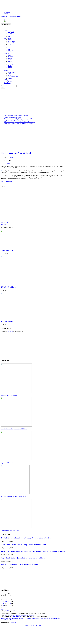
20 (6, 603)
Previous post (4, 222)
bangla (6, 13)
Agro (9, 49)
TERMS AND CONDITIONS (41, 618)
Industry (6, 53)
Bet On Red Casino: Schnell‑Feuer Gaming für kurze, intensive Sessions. (26, 538)
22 (10, 603)
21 (8, 603)
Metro (9, 36)
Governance (7, 38)
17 (1, 603)
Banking (10, 47)
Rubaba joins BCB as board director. (11, 530)
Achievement (11, 72)
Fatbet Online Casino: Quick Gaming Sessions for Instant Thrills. (24, 545)
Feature (10, 81)
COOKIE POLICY (6, 619)
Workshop (10, 69)
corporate (3, 181)
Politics (10, 39)
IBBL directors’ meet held (16, 153)
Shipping (10, 61)
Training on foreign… (8, 250)
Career (9, 73)
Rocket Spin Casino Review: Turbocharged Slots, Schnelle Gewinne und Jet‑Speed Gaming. (33, 551)
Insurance (10, 56)
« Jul (2, 609)
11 (3, 601)
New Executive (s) (13, 76)
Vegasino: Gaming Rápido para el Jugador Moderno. (19, 564)
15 (10, 601)
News (5, 30)
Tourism (10, 58)
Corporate (7, 163)
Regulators (10, 52)
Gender (10, 44)
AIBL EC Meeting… (8, 321)
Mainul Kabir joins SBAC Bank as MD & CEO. (14, 496)
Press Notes (7, 83)
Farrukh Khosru (16, 616)
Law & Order (11, 42)
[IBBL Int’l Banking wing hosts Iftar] (25, 283)
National (10, 33)
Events (6, 63)
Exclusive (6, 70)
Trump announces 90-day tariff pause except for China (19, 119)
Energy (10, 55)
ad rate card (7, 12)
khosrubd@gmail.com (28, 615)
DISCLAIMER (55, 618)
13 (6, 601)
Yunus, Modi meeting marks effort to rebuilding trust (18, 123)
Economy (6, 46)
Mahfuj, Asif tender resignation (12, 117)
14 (8, 601)
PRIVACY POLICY (25, 618)
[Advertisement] (33, 102)
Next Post (3, 224)
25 (3, 605)
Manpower (10, 50)
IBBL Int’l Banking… (8, 287)
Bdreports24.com (10, 610)
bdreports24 (9, 157)
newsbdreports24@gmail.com (13, 615)
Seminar (10, 67)
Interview (10, 75)
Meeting (10, 66)
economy (8, 181)
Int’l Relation (11, 41)
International (11, 35)
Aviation (10, 59)
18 (3, 603)
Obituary (10, 78)
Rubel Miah (12, 622)
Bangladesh (11, 32)
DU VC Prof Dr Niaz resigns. (9, 395)
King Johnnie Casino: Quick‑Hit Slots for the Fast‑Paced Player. (23, 558)
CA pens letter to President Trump (13, 120)
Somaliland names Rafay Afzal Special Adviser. (14, 429)
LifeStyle (6, 80)
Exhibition (10, 64)
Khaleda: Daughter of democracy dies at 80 (16, 115)
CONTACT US (13, 618)
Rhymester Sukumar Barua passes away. (12, 463)
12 (5, 601)
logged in (10, 331)
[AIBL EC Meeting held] (22, 318)
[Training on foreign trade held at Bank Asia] (16, 247)
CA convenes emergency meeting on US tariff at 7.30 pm (19, 122)
